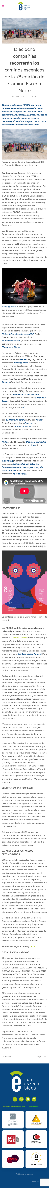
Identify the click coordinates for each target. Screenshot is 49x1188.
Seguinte (41, 1056)
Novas (34, 97)
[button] (3, 6)
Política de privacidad (24, 1174)
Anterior (8, 1056)
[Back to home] (24, 6)
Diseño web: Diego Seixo (39, 1181)
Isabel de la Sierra (19, 637)
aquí (33, 946)
